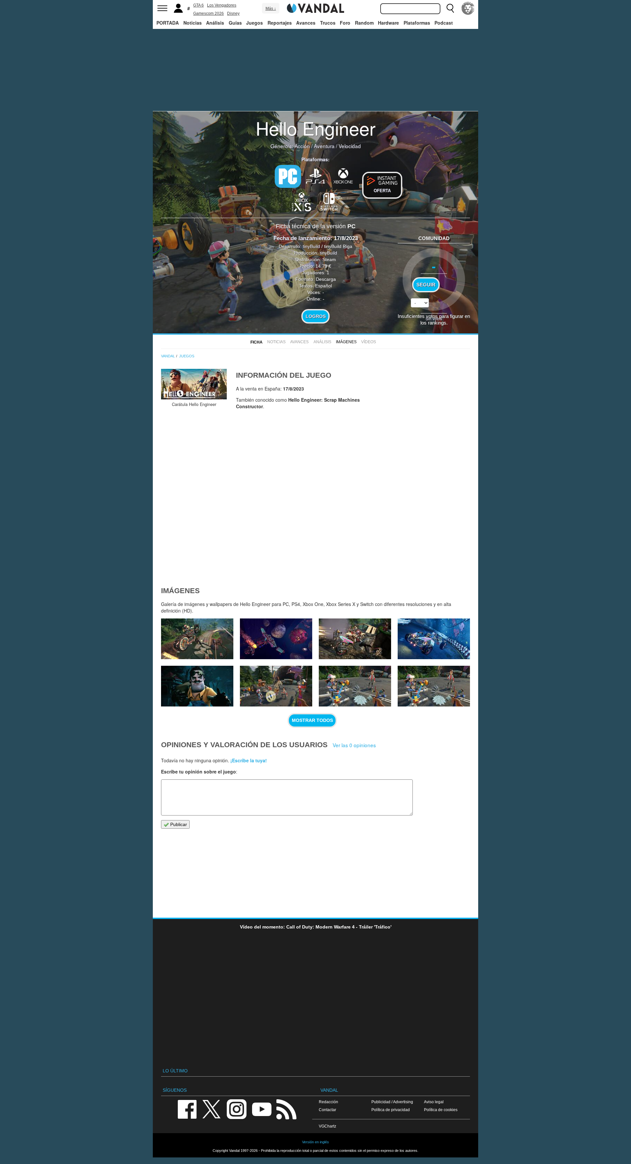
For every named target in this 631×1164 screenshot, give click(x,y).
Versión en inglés (315, 1142)
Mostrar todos (312, 720)
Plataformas (417, 22)
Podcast (443, 22)
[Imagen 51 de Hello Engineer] (276, 686)
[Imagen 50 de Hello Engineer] (355, 686)
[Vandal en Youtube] (261, 1109)
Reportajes (280, 22)
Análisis (215, 22)
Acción (302, 145)
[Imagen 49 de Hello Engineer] (434, 686)
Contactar (327, 1110)
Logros (316, 316)
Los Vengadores (221, 5)
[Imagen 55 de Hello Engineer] (276, 638)
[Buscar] (450, 8)
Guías (235, 22)
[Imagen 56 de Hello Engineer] (197, 638)
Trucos (328, 22)
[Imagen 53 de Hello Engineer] (434, 638)
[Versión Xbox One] (343, 175)
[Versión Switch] (329, 201)
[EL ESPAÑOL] (468, 8)
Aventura (324, 145)
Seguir (425, 284)
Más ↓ (271, 8)
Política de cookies (440, 1110)
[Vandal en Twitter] (211, 1109)
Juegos (254, 22)
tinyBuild (311, 246)
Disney (233, 13)
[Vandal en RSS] (286, 1109)
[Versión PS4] (315, 175)
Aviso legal (434, 1102)
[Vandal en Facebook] (187, 1109)
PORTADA (167, 22)
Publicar (178, 824)
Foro (345, 22)
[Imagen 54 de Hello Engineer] (355, 638)
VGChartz (327, 1126)
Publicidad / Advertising (392, 1102)
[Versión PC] (288, 176)
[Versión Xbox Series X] (302, 201)
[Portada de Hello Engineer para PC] (194, 384)
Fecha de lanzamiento (301, 238)
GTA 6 (198, 5)
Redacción (328, 1102)
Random (364, 22)
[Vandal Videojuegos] (315, 7)
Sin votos (434, 318)
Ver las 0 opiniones (354, 745)
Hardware (388, 22)
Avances (306, 22)
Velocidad (350, 145)
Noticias (192, 22)
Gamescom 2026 (208, 13)
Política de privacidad (390, 1110)
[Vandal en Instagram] (236, 1109)
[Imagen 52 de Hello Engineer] (197, 686)
